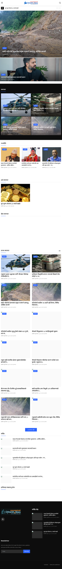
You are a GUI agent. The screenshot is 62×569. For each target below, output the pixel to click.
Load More (30, 430)
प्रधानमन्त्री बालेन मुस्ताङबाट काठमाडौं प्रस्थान (13, 77)
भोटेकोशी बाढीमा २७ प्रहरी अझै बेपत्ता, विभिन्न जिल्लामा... (44, 128)
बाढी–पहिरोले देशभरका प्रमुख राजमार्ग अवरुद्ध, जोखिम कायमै (14, 128)
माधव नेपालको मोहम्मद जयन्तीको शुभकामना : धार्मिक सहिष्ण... (9, 164)
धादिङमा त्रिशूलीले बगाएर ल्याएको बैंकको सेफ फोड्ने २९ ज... (45, 109)
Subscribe (26, 551)
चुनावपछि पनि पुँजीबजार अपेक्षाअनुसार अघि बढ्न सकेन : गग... (51, 164)
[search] (60, 3)
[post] (31, 34)
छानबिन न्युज (3, 79)
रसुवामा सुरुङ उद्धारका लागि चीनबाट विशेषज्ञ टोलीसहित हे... (14, 109)
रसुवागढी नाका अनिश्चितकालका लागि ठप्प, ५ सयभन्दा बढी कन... (14, 418)
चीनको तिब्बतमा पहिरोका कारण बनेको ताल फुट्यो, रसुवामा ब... (45, 361)
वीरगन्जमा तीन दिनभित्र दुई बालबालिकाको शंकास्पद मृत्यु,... (13, 390)
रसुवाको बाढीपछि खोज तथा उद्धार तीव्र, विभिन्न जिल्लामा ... (46, 418)
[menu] (2, 3)
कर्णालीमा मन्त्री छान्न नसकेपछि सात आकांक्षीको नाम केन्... (30, 164)
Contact (46, 565)
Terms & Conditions (55, 565)
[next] (60, 8)
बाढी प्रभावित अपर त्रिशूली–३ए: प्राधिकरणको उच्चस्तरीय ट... (45, 390)
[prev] (57, 8)
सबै (59, 251)
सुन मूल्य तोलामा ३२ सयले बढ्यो (11, 8)
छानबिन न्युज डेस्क (5, 54)
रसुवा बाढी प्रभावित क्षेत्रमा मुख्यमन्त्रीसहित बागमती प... (13, 361)
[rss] (3, 519)
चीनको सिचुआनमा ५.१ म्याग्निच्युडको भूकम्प (44, 331)
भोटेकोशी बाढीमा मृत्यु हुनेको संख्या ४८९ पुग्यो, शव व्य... (14, 332)
